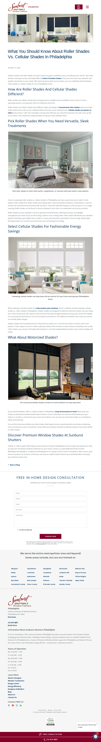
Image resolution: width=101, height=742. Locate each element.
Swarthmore (31, 569)
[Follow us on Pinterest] (13, 706)
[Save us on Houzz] (21, 706)
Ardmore (46, 580)
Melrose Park (80, 569)
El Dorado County (49, 584)
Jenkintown (31, 576)
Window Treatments (16, 681)
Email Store (12, 625)
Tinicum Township (65, 580)
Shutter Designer (15, 678)
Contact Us (12, 697)
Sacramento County (18, 584)
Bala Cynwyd (31, 580)
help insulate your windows (47, 308)
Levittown (30, 573)
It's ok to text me (25, 530)
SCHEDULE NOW (50, 536)
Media (13, 573)
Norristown (63, 569)
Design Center (13, 683)
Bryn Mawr (15, 580)
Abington (14, 569)
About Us (11, 695)
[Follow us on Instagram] (17, 706)
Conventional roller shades (69, 107)
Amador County (64, 584)
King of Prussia (80, 573)
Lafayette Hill (64, 573)
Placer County (32, 584)
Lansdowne (47, 573)
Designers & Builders (16, 689)
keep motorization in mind (65, 411)
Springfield (47, 569)
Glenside (46, 576)
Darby (61, 576)
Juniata (13, 576)
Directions (12, 617)
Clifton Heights (80, 576)
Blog (9, 692)
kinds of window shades (52, 78)
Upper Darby (79, 580)
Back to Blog (15, 465)
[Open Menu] (87, 7)
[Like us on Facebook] (9, 706)
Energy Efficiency (14, 686)
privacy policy (41, 544)
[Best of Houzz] (50, 721)
